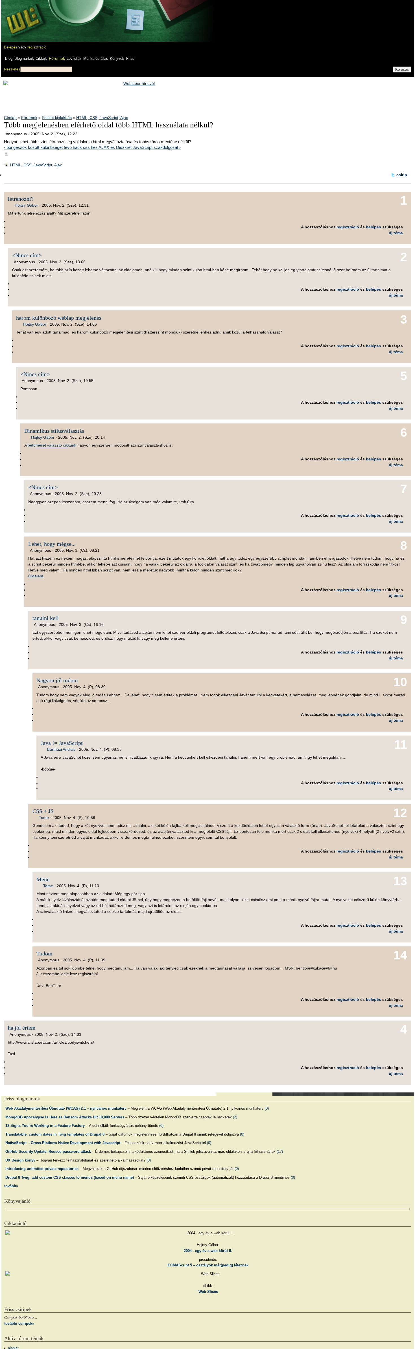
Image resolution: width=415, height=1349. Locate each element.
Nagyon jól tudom (57, 680)
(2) (235, 1117)
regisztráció (36, 47)
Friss (130, 58)
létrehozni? (21, 199)
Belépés (10, 47)
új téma (396, 233)
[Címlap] (23, 15)
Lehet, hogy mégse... (52, 544)
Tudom (44, 953)
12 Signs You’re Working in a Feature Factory (45, 1125)
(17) (280, 1151)
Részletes (12, 69)
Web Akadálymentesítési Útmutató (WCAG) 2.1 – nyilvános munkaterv (65, 1108)
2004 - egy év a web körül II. (208, 1251)
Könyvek (117, 58)
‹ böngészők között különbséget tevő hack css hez (51, 147)
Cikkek (41, 58)
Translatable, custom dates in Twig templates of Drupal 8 (54, 1134)
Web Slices (208, 1292)
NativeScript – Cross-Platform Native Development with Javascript (62, 1143)
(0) (267, 1108)
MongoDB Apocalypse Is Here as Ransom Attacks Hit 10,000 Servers (64, 1117)
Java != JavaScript (62, 743)
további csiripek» (19, 1323)
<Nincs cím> (27, 255)
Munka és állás (95, 58)
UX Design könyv (20, 1160)
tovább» (11, 1186)
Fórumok (57, 58)
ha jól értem (22, 1028)
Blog (8, 58)
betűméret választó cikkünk (52, 445)
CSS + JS (43, 811)
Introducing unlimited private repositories (41, 1169)
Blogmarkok (24, 58)
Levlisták (74, 58)
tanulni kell (45, 618)
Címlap (10, 117)
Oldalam (35, 576)
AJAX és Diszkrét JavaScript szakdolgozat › (140, 147)
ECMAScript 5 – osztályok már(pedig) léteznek (208, 1265)
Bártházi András (61, 749)
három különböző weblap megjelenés (58, 318)
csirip (401, 175)
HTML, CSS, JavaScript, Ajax (102, 117)
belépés (373, 227)
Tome (44, 817)
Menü (43, 879)
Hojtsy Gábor (26, 205)
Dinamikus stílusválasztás (54, 431)
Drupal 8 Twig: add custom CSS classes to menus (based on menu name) (69, 1177)
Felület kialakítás (57, 117)
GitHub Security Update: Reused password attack (48, 1151)
